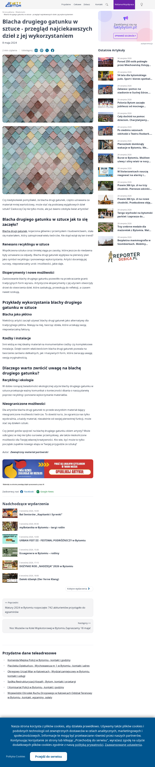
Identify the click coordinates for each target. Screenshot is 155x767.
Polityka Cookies (15, 756)
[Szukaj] (107, 4)
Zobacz (87, 4)
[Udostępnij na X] (47, 50)
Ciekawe (77, 4)
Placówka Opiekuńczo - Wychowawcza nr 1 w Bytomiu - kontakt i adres (49, 665)
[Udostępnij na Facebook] (52, 50)
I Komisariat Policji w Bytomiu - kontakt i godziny (36, 687)
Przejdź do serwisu (48, 756)
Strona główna (8, 12)
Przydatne (66, 4)
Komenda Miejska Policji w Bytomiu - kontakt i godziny (39, 660)
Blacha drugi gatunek (14, 231)
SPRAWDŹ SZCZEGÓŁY (125, 35)
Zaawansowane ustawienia (123, 745)
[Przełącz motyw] (142, 4)
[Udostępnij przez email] (41, 50)
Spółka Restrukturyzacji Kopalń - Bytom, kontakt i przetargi (42, 681)
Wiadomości (20, 12)
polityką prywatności (89, 745)
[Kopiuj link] (36, 50)
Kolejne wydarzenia (77, 588)
